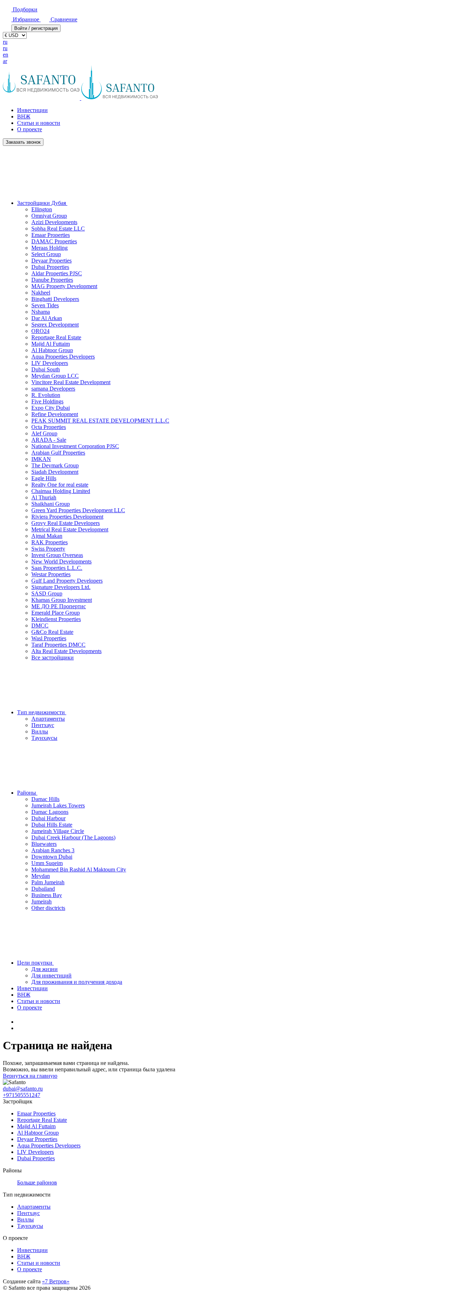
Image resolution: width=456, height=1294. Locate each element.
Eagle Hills (43, 478)
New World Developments (61, 561)
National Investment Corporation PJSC (75, 446)
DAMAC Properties (54, 241)
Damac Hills (45, 799)
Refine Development (54, 414)
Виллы (39, 731)
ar (5, 61)
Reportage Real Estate (56, 337)
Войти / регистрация (36, 28)
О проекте (29, 129)
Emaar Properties (50, 235)
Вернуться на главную (30, 1076)
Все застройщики (52, 657)
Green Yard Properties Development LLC (78, 510)
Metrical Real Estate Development (69, 529)
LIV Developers (49, 363)
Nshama (40, 312)
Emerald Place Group (55, 613)
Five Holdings (47, 401)
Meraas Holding (49, 248)
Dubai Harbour (48, 818)
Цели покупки (35, 963)
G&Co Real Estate (52, 632)
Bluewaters (44, 844)
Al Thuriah (43, 497)
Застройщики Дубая (42, 203)
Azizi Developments (54, 222)
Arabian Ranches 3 (52, 850)
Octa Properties (48, 427)
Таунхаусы (44, 738)
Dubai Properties (50, 267)
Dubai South (45, 369)
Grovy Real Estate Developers (65, 523)
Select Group (46, 254)
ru (5, 42)
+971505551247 (21, 1095)
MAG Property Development (64, 286)
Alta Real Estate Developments (66, 651)
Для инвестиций (51, 975)
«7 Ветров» (55, 1281)
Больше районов (37, 1182)
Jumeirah (41, 901)
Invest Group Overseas (57, 555)
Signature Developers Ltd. (60, 587)
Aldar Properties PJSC (56, 273)
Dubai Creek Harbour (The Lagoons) (73, 837)
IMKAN (41, 459)
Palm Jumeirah (47, 882)
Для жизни (44, 969)
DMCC (39, 625)
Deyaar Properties (51, 261)
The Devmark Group (55, 465)
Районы (27, 793)
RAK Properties (49, 542)
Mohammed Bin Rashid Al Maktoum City (78, 869)
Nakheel (40, 293)
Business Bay (46, 895)
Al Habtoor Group (52, 350)
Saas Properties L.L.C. (56, 568)
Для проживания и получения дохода (76, 982)
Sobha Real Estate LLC (58, 229)
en (5, 55)
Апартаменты (48, 719)
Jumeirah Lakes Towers (58, 805)
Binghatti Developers (55, 299)
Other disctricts (48, 908)
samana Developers (53, 389)
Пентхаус (42, 725)
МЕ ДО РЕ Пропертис (58, 606)
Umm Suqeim (47, 863)
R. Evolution (45, 395)
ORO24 (40, 331)
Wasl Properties (48, 638)
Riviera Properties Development (67, 517)
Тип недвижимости (41, 712)
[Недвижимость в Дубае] (20, 1022)
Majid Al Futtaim (50, 344)
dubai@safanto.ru (23, 1089)
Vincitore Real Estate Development (70, 382)
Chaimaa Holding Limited (60, 491)
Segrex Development (55, 325)
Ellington (41, 209)
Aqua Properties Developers (63, 357)
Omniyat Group (49, 216)
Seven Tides (45, 305)
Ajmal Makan (46, 536)
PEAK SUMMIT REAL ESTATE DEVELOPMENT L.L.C (100, 421)
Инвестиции (32, 110)
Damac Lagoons (49, 812)
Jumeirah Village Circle (57, 831)
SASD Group (46, 593)
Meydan (40, 876)
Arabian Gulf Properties (58, 453)
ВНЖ (23, 116)
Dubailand (43, 889)
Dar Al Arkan (46, 318)
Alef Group (44, 433)
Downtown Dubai (51, 857)
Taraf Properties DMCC (58, 645)
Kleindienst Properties (56, 619)
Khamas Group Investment (61, 600)
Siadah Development (54, 472)
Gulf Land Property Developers (67, 581)
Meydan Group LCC (55, 376)
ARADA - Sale (48, 440)
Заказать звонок (23, 142)
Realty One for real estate (59, 485)
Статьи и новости (38, 123)
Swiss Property (48, 549)
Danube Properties (52, 280)
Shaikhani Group (50, 504)
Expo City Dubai (50, 408)
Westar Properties (51, 574)
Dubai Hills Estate (51, 825)
